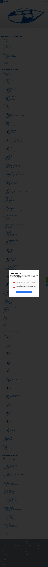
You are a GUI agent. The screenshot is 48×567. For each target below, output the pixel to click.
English (11, 271)
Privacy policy (12, 278)
